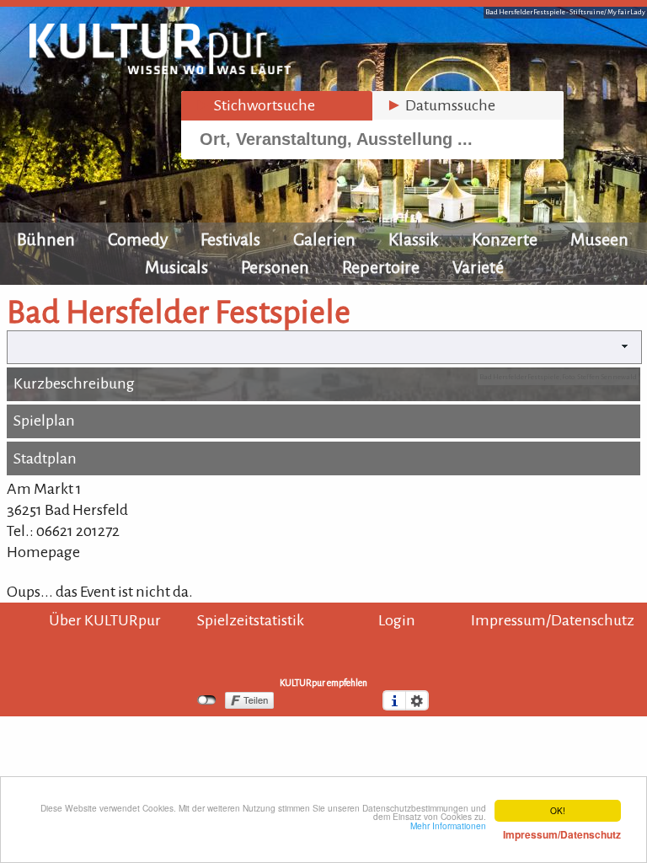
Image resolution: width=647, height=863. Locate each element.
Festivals (230, 239)
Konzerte (504, 239)
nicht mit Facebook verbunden (207, 700)
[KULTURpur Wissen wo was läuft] (160, 69)
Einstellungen (417, 700)
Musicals (176, 267)
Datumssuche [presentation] (440, 105)
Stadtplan (45, 458)
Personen (275, 267)
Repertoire (381, 267)
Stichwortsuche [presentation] (255, 105)
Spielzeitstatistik (250, 620)
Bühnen (46, 239)
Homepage (43, 552)
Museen (599, 239)
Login (396, 620)
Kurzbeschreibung (74, 383)
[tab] (276, 106)
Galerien (324, 239)
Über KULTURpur (105, 620)
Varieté (478, 267)
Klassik (413, 239)
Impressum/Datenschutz (552, 620)
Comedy (138, 239)
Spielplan (44, 420)
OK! (557, 810)
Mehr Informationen (515, 830)
